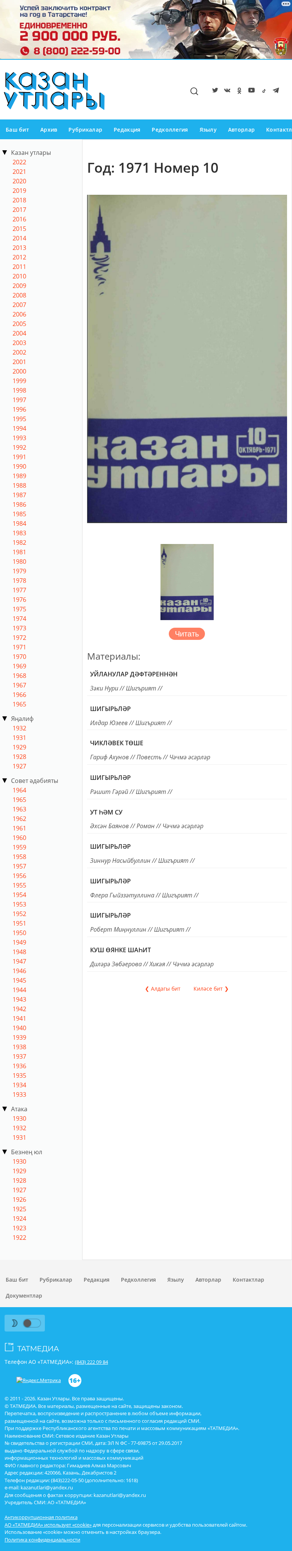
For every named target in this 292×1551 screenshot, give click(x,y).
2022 (19, 162)
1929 (19, 747)
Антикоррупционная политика (41, 1517)
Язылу (208, 129)
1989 (19, 476)
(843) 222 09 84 (91, 1362)
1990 (19, 466)
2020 (19, 181)
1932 (19, 728)
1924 (19, 1218)
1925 (19, 1209)
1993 (19, 438)
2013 (19, 247)
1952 (19, 914)
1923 (19, 1228)
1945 (19, 980)
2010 (19, 276)
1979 (19, 571)
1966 (19, 694)
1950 (19, 933)
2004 (19, 333)
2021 (19, 171)
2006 (19, 314)
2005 (19, 324)
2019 (19, 190)
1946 (19, 971)
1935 (19, 1075)
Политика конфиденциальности (42, 1539)
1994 (19, 428)
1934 (19, 1085)
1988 (19, 485)
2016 (19, 219)
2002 (19, 352)
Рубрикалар (85, 129)
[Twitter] (214, 91)
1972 (19, 637)
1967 (19, 685)
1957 (19, 866)
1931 (19, 737)
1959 (19, 847)
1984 (19, 523)
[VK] (226, 91)
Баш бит (17, 129)
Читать (187, 634)
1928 (19, 756)
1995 (19, 419)
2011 (19, 266)
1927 (19, 766)
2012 (19, 257)
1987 (19, 495)
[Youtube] (250, 91)
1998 (19, 390)
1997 (19, 400)
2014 (19, 238)
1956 (19, 876)
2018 (19, 200)
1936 (19, 1066)
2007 (19, 305)
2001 (19, 362)
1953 (19, 904)
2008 (19, 295)
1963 (19, 809)
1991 (19, 457)
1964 (19, 790)
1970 (19, 656)
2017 (19, 209)
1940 (19, 1028)
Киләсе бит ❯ (211, 988)
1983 (19, 533)
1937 (19, 1056)
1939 (19, 1037)
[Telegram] (274, 91)
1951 (19, 923)
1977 (19, 590)
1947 (19, 961)
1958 (19, 857)
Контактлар (248, 1279)
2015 (19, 228)
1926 (19, 1199)
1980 (19, 561)
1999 (19, 381)
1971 (19, 647)
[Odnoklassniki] (238, 91)
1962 (19, 818)
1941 (19, 1018)
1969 (19, 666)
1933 (19, 1094)
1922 (19, 1237)
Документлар (24, 1295)
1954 (19, 895)
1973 (19, 628)
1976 (19, 599)
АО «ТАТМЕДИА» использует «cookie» (48, 1524)
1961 (19, 828)
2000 (19, 371)
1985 (19, 514)
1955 (19, 885)
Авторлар (241, 129)
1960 (19, 838)
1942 (19, 1009)
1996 (19, 409)
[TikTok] (262, 91)
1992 (19, 447)
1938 (19, 1047)
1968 (19, 675)
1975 (19, 609)
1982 (19, 542)
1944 (19, 990)
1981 (19, 552)
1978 (19, 580)
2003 (19, 343)
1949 (19, 942)
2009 (19, 286)
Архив (48, 129)
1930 (19, 1118)
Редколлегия (170, 129)
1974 (19, 618)
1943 (19, 999)
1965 (19, 704)
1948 (19, 952)
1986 (19, 504)
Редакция (127, 129)
